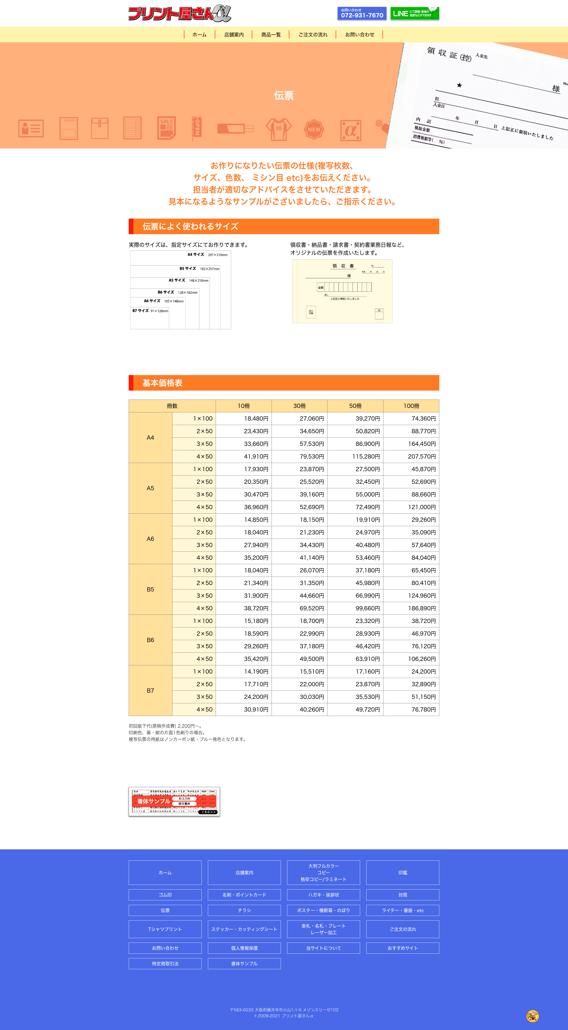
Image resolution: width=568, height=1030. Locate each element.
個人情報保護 (244, 948)
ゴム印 (165, 895)
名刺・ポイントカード (244, 895)
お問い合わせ (360, 34)
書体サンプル (244, 963)
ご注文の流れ (313, 34)
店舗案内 (234, 34)
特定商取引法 (165, 963)
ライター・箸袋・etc (403, 910)
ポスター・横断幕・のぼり (323, 910)
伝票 (165, 910)
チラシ (244, 910)
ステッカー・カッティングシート (244, 929)
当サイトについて (323, 948)
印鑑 (402, 872)
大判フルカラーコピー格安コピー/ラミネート (324, 873)
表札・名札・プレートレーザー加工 (324, 929)
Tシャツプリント (165, 929)
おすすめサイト (403, 948)
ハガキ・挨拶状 (323, 895)
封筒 (402, 895)
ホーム (199, 34)
